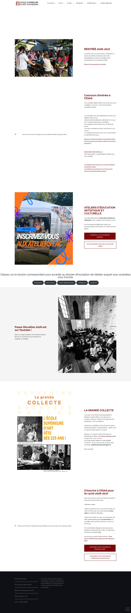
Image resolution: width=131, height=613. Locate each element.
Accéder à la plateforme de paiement (100, 236)
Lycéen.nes (93, 282)
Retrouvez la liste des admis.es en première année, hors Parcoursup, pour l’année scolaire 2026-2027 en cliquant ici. (100, 141)
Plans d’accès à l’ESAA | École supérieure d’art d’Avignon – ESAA (99, 538)
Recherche (79, 3)
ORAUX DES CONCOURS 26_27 (93, 152)
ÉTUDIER (69, 3)
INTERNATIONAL (91, 3)
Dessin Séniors (50, 282)
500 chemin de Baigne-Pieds (107, 436)
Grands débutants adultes (66, 282)
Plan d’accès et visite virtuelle (23, 584)
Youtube (25, 339)
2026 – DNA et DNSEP (21, 602)
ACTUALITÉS (50, 3)
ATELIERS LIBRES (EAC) (106, 3)
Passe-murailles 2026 (21, 596)
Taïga (99, 532)
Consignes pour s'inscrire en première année (100, 548)
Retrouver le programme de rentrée (95, 64)
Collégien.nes (82, 282)
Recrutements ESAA (20, 579)
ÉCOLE (60, 3)
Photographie (38, 282)
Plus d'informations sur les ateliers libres (100, 245)
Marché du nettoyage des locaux (24, 590)
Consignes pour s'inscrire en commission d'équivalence (100, 557)
